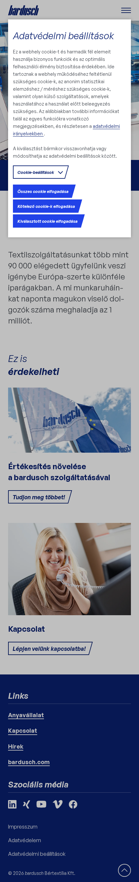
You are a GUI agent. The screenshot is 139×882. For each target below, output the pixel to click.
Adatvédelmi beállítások (63, 35)
